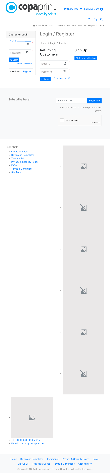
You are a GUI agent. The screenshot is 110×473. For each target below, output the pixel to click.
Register (27, 71)
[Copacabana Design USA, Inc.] (31, 9)
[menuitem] (37, 25)
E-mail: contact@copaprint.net (27, 443)
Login (15, 60)
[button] (27, 52)
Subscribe (94, 100)
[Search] (101, 19)
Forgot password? (25, 63)
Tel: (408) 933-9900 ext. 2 (25, 440)
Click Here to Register (86, 58)
